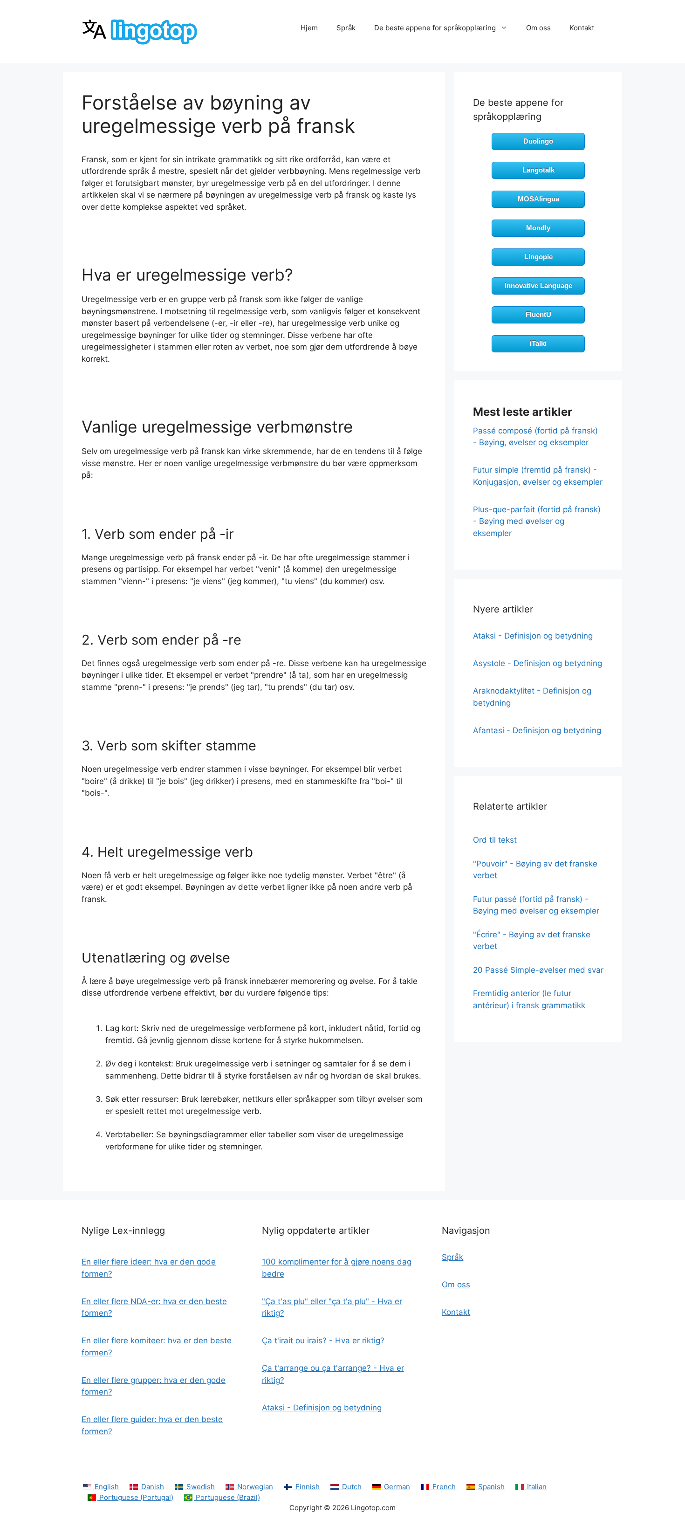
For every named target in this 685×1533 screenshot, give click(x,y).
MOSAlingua (538, 199)
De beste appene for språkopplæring (435, 27)
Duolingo (538, 141)
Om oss (538, 27)
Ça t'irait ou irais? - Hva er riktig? (323, 1340)
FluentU (538, 314)
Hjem (309, 27)
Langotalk (538, 170)
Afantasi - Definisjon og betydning (537, 730)
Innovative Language (538, 285)
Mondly (538, 228)
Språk (346, 27)
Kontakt (581, 27)
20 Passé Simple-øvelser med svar (538, 970)
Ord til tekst (495, 840)
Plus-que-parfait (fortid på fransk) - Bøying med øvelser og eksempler (537, 521)
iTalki (538, 343)
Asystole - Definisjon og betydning (537, 663)
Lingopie (538, 257)
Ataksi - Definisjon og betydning (533, 635)
